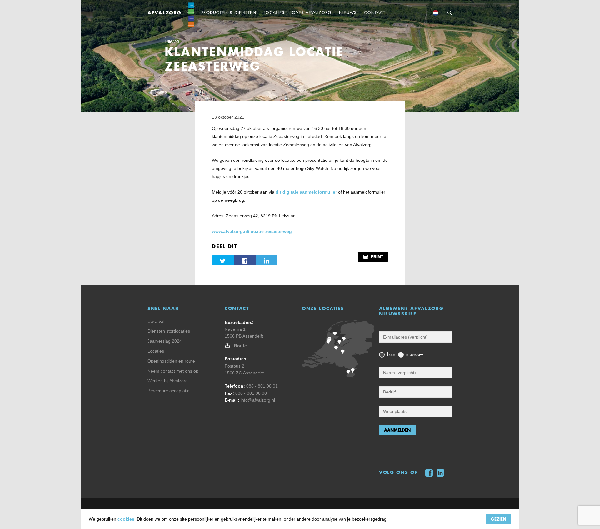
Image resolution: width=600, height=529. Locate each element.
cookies (126, 519)
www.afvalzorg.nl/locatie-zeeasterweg (252, 231)
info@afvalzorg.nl (258, 400)
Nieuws (172, 41)
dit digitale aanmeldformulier (306, 192)
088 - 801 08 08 (251, 393)
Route (240, 345)
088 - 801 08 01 (262, 385)
